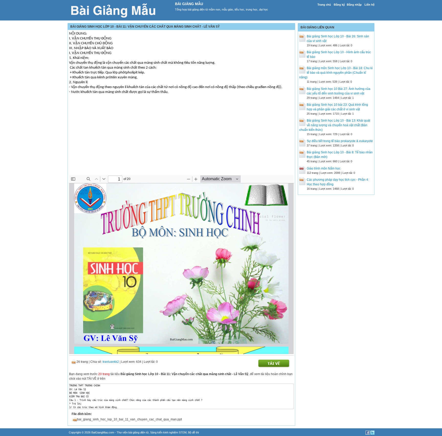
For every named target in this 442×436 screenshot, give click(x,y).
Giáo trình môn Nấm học (323, 168)
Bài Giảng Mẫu (189, 4)
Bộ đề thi (193, 432)
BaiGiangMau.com (102, 432)
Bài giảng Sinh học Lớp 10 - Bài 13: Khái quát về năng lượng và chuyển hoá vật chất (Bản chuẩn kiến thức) (334, 125)
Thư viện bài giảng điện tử (133, 432)
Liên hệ (369, 4)
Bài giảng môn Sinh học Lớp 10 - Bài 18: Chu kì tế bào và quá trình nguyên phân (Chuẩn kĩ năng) (336, 72)
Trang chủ (324, 4)
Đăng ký (339, 4)
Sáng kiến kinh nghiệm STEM (168, 432)
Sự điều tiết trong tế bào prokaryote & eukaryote (340, 141)
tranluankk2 (111, 362)
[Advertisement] (181, 139)
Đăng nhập (354, 4)
